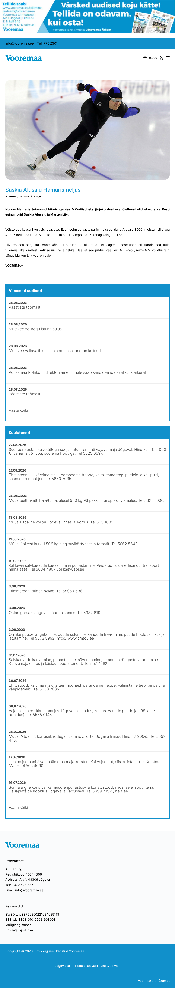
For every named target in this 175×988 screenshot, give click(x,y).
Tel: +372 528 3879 (20, 885)
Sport (38, 196)
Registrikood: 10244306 (23, 874)
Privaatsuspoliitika (19, 930)
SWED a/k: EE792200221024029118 (32, 914)
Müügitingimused (18, 925)
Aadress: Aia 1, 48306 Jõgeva (27, 879)
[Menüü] (168, 58)
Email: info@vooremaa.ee (24, 890)
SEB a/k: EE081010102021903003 (30, 920)
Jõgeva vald (64, 966)
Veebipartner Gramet (154, 981)
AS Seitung (13, 869)
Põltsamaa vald (86, 966)
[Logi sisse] (161, 58)
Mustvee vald (110, 966)
